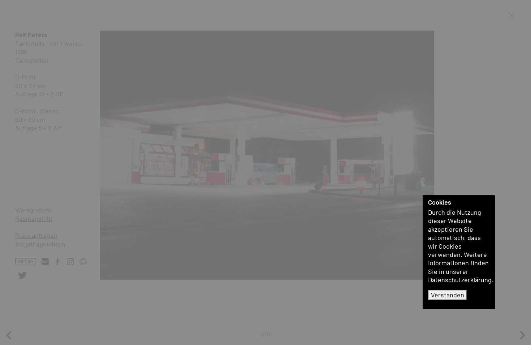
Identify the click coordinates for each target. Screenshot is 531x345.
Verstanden (447, 295)
